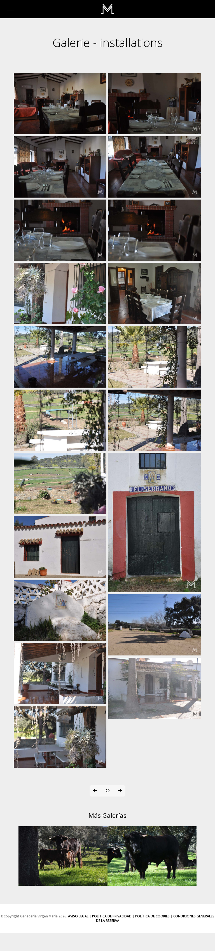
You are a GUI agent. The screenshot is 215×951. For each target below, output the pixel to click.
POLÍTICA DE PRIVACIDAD (112, 916)
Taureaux (152, 879)
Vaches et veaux (63, 879)
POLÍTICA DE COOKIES (152, 916)
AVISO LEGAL (78, 916)
